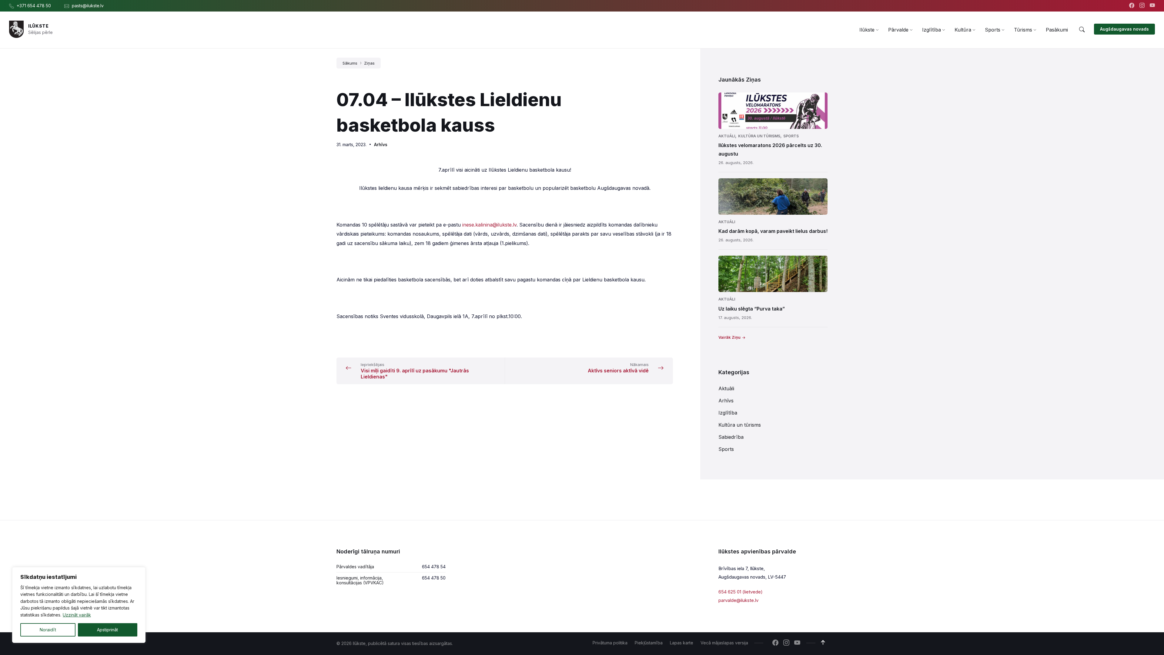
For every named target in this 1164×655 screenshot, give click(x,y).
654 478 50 (434, 577)
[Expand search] (1082, 30)
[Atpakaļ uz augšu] (823, 642)
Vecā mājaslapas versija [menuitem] (724, 642)
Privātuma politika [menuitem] (610, 642)
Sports (791, 136)
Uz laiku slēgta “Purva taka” (751, 309)
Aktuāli (726, 136)
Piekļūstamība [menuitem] (649, 642)
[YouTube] (1152, 6)
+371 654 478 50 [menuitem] (34, 5)
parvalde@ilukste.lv (738, 600)
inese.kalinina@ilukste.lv (489, 225)
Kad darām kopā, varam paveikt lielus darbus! (773, 231)
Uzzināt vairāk (77, 614)
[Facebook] (1132, 6)
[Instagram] (1142, 6)
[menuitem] (867, 30)
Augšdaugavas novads (1124, 29)
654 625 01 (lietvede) (740, 592)
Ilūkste (38, 26)
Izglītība (727, 413)
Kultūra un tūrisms (759, 136)
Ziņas (369, 63)
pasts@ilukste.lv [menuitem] (88, 5)
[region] (79, 605)
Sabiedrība (731, 437)
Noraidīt (48, 629)
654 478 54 (434, 566)
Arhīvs (380, 144)
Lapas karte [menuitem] (681, 642)
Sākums (350, 63)
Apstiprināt (107, 629)
